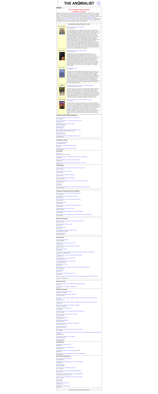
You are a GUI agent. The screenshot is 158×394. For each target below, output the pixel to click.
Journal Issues (98, 2)
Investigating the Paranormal (72, 68)
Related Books (98, 3)
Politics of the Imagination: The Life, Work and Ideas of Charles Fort (79, 99)
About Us (99, 5)
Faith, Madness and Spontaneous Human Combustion (76, 50)
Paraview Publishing (75, 14)
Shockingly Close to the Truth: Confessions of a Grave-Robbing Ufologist (80, 85)
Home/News (98, 1)
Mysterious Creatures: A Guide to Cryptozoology (75, 26)
